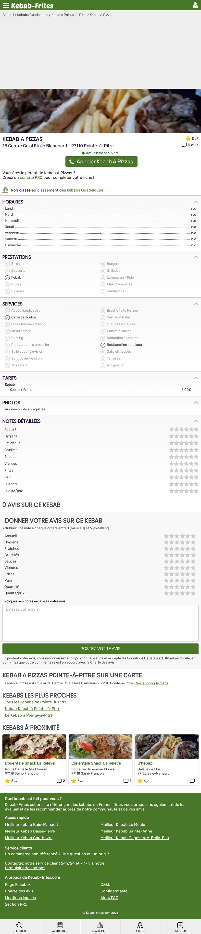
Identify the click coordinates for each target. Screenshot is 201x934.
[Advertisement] (100, 53)
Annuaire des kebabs (33, 5)
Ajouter (180, 931)
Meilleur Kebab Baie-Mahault (31, 824)
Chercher (19, 931)
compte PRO (31, 177)
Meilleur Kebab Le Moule (122, 824)
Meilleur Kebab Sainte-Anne (126, 831)
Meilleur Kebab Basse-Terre (30, 831)
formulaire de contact (25, 868)
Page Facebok (18, 884)
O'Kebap (145, 763)
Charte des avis (102, 662)
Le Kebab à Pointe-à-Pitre (29, 715)
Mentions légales (20, 897)
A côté (140, 931)
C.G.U (105, 884)
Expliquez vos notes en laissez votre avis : (34, 601)
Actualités (59, 931)
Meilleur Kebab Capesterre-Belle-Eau (134, 837)
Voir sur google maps (152, 683)
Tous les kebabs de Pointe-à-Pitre (36, 702)
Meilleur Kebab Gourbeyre (28, 837)
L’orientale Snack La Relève (30, 763)
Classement (100, 931)
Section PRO (16, 904)
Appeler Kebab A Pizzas (104, 161)
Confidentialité (113, 891)
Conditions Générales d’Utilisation (153, 658)
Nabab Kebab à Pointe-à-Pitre (32, 708)
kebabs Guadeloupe (85, 190)
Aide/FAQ (109, 897)
